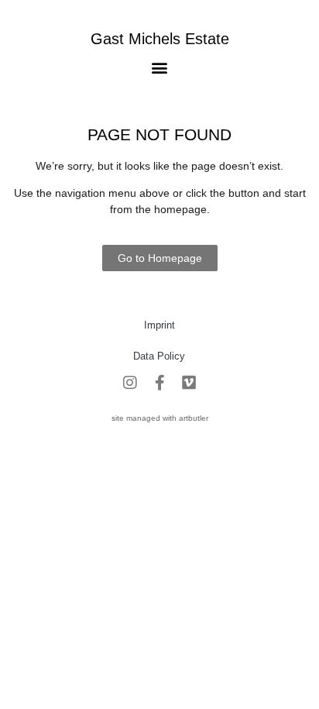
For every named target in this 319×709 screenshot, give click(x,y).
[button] (160, 67)
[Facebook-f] (159, 383)
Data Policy (159, 356)
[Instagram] (130, 383)
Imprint (159, 325)
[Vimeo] (189, 383)
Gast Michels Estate (160, 38)
